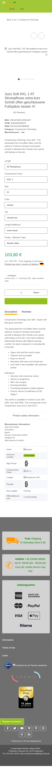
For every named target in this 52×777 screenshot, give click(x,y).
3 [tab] (24, 79)
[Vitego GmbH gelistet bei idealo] (8, 665)
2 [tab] (22, 79)
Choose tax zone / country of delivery (22, 264)
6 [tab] (33, 79)
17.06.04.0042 (29, 455)
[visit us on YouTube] (22, 728)
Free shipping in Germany (31, 261)
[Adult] (26, 463)
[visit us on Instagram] (43, 728)
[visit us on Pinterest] (36, 728)
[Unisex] (26, 484)
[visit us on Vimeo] (29, 728)
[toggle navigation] (3, 2)
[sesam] (28, 449)
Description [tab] (11, 312)
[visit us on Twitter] (15, 728)
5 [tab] (30, 79)
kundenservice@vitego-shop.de (37, 754)
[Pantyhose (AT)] (32, 477)
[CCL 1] (27, 471)
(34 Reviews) (19, 112)
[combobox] (26, 167)
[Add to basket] (7, 28)
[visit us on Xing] (22, 734)
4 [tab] (27, 79)
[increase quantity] (44, 293)
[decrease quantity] (8, 293)
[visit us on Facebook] (8, 728)
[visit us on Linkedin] (29, 734)
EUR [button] (12, 9)
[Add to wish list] (41, 36)
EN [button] (22, 9)
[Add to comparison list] (34, 36)
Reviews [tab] (26, 312)
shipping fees (36, 741)
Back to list (11, 20)
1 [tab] (19, 79)
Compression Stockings (25, 129)
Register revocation (12, 721)
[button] (50, 3)
